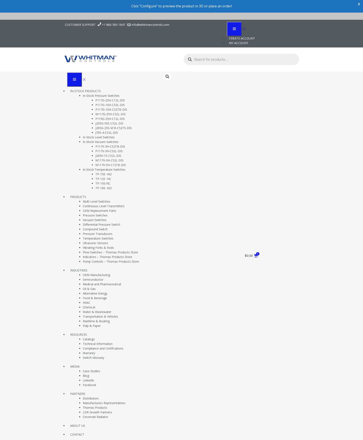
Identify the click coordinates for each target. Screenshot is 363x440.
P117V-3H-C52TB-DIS (110, 146)
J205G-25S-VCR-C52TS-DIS (113, 128)
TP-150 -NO (103, 174)
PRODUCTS (78, 197)
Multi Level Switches (96, 201)
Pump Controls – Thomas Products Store (111, 261)
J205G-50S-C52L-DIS (109, 123)
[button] (167, 76)
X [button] (359, 4)
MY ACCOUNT (239, 43)
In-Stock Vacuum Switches (100, 142)
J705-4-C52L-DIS (106, 133)
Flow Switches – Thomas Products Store (110, 252)
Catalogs (89, 339)
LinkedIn (88, 380)
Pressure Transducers (97, 234)
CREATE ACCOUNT (242, 38)
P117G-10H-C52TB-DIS (111, 109)
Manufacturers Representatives (104, 403)
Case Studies (91, 371)
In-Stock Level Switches (99, 137)
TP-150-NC (102, 183)
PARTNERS (77, 394)
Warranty (89, 353)
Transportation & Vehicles (100, 316)
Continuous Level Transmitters (104, 206)
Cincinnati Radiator (95, 417)
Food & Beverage (95, 298)
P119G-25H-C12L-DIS (110, 119)
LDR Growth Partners (97, 412)
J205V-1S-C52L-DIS (108, 156)
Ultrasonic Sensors (95, 243)
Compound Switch (95, 229)
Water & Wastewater (97, 312)
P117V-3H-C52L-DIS (109, 151)
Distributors (91, 398)
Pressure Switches (95, 215)
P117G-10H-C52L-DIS (110, 105)
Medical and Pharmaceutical (102, 284)
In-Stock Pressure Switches (101, 96)
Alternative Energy (95, 293)
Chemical (89, 307)
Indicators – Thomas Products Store (107, 257)
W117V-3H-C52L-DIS (109, 160)
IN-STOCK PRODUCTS (85, 91)
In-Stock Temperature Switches (104, 170)
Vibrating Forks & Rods (98, 248)
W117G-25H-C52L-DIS (110, 114)
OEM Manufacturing (96, 275)
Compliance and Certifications (103, 348)
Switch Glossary (93, 358)
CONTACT (77, 434)
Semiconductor (93, 280)
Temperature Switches (98, 238)
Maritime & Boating (96, 321)
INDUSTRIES (78, 270)
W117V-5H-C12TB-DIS (110, 165)
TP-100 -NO (103, 188)
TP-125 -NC (103, 179)
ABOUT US (77, 426)
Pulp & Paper (92, 326)
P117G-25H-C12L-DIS (110, 100)
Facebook (89, 385)
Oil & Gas (89, 289)
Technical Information (98, 344)
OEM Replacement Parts (99, 211)
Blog (86, 376)
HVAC (86, 303)
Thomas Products (95, 408)
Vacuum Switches (95, 220)
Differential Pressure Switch (101, 225)
